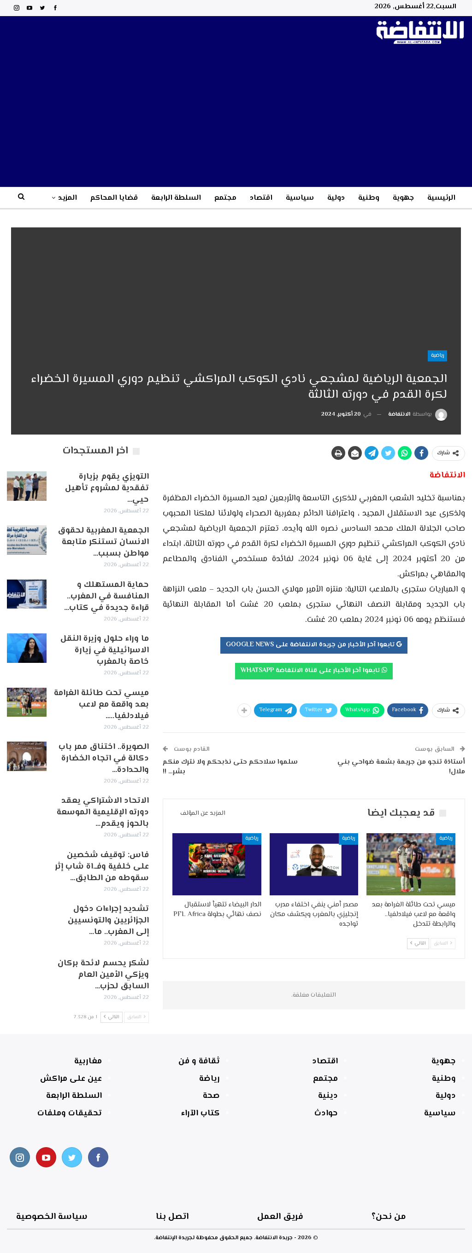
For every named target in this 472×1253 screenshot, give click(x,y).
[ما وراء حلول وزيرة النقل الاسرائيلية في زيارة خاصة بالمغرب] (27, 648)
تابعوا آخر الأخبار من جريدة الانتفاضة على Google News (311, 645)
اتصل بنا (172, 1217)
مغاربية (88, 1061)
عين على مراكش (71, 1079)
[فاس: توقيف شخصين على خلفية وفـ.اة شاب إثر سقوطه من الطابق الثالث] (27, 864)
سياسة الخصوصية (52, 1217)
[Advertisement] (236, 117)
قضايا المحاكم (114, 198)
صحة (211, 1096)
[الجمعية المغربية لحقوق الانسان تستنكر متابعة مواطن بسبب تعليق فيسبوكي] (27, 540)
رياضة (209, 1079)
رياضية (437, 355)
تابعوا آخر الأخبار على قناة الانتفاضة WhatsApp (311, 671)
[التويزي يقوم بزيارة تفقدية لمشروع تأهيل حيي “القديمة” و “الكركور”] (27, 486)
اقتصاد (261, 198)
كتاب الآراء (200, 1113)
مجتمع (225, 198)
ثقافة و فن (199, 1061)
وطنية (368, 198)
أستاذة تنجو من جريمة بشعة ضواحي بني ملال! (401, 767)
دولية (336, 198)
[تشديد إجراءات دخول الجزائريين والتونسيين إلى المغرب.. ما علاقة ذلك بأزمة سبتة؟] (27, 918)
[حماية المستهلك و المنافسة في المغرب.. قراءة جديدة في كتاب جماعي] (27, 594)
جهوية (403, 198)
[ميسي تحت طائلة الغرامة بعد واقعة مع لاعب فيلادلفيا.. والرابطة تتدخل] (410, 864)
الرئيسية (441, 198)
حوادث (326, 1113)
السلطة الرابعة (176, 198)
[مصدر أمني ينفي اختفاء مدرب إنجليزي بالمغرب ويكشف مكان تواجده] (314, 864)
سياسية (300, 198)
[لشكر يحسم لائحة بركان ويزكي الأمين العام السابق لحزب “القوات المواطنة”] (27, 972)
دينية (328, 1096)
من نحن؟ (389, 1217)
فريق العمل (280, 1217)
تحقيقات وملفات (69, 1113)
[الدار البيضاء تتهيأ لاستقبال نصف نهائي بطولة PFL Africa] (216, 864)
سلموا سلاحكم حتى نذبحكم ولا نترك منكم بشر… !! (230, 767)
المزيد (67, 198)
